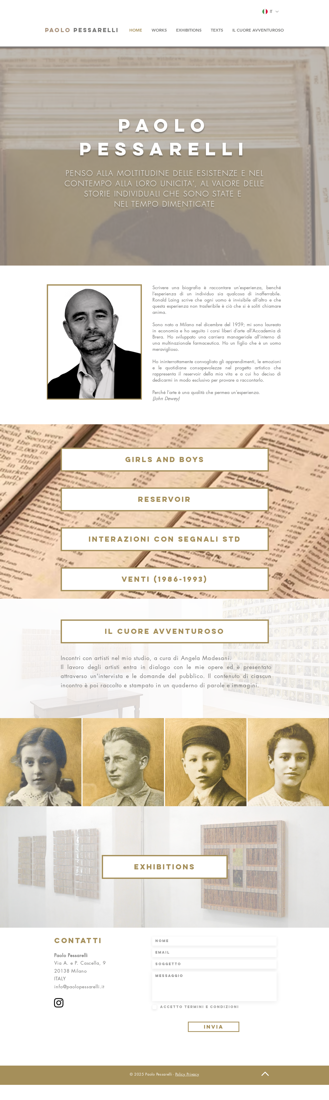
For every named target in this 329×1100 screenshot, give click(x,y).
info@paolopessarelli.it (79, 986)
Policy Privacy (187, 1074)
